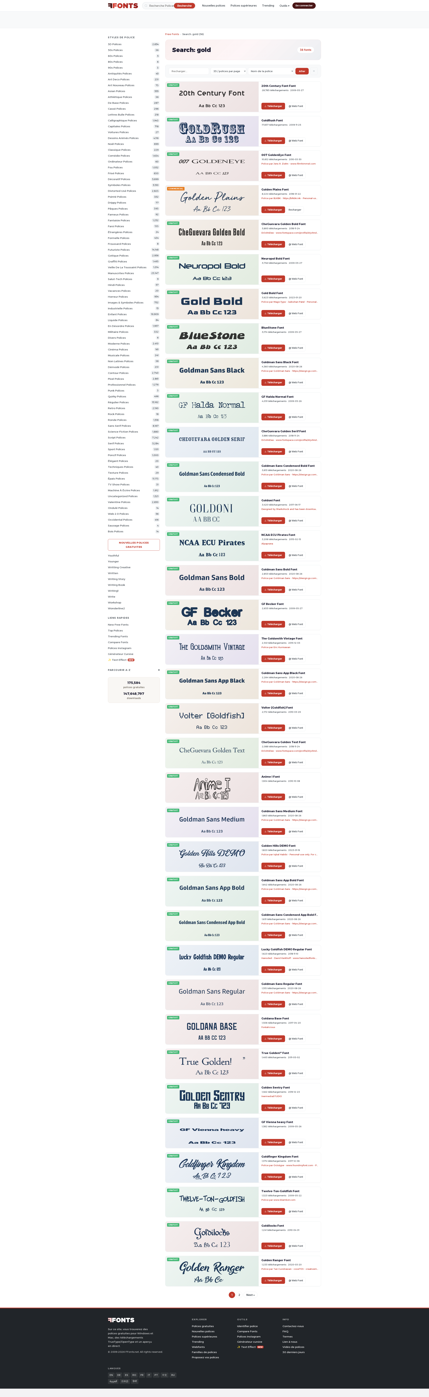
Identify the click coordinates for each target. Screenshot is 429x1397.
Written (113, 573)
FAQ (285, 1331)
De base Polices (118, 102)
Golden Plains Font (275, 189)
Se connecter (304, 5)
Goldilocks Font (272, 1225)
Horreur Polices (118, 296)
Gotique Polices (118, 255)
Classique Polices (119, 149)
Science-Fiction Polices (123, 431)
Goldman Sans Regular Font (281, 984)
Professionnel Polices (122, 384)
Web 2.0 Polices (118, 513)
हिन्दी (135, 1381)
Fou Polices (115, 167)
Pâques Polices (118, 208)
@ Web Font (296, 106)
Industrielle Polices (120, 308)
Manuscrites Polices (121, 273)
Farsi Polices (116, 226)
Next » (250, 1295)
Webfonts (198, 1347)
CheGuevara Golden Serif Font (283, 431)
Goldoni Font (270, 500)
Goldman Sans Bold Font (279, 569)
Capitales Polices (119, 126)
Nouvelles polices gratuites (134, 544)
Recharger (295, 209)
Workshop (114, 602)
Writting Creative (119, 567)
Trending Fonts (118, 636)
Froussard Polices (119, 243)
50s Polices (115, 50)
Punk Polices (116, 390)
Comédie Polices (119, 155)
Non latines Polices (120, 361)
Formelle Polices (118, 238)
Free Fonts (172, 34)
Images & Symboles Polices (125, 302)
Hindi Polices (116, 285)
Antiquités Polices (120, 73)
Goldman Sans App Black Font (283, 673)
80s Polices (115, 61)
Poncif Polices (117, 455)
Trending (268, 5)
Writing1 (113, 590)
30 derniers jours (294, 1352)
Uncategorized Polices (123, 496)
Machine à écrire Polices (124, 490)
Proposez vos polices (205, 1357)
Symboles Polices (119, 185)
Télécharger (274, 106)
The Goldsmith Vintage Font (281, 638)
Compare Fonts (118, 642)
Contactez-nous (293, 1326)
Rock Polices (116, 414)
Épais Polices (116, 478)
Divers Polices (117, 337)
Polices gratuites (203, 1326)
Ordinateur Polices (120, 161)
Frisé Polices (116, 173)
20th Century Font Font (278, 86)
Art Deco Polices (119, 79)
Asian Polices (116, 91)
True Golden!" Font (275, 1053)
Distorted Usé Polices (122, 190)
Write (111, 596)
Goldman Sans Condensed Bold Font (288, 465)
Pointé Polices (117, 196)
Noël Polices (116, 144)
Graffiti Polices (117, 261)
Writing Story (116, 579)
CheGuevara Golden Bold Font (283, 224)
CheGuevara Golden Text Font (283, 742)
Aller (302, 71)
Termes (288, 1336)
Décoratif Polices (119, 179)
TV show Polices (119, 484)
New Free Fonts (118, 624)
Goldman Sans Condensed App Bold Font (291, 914)
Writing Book (116, 584)
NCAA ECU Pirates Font (278, 535)
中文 (164, 1375)
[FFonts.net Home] (123, 5)
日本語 (124, 1381)
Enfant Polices (117, 314)
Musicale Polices (118, 355)
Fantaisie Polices (119, 220)
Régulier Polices (118, 402)
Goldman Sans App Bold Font (282, 880)
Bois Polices (115, 531)
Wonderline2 (116, 608)
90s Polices (115, 67)
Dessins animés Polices (123, 138)
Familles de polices (204, 1352)
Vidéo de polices (293, 1347)
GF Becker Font (272, 604)
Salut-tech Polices (120, 279)
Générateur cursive (120, 654)
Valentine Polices (119, 502)
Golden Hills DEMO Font (278, 845)
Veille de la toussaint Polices (127, 267)
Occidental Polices (120, 519)
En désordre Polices (121, 326)
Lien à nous (290, 1341)
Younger (113, 561)
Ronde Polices (117, 420)
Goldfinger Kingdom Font (279, 1156)
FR (141, 1375)
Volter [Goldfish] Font (277, 707)
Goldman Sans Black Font (280, 362)
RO (134, 1375)
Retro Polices (116, 408)
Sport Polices (116, 449)
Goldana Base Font (275, 1018)
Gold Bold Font (272, 293)
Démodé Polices (118, 367)
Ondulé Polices (118, 508)
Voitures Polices (118, 132)
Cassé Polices (117, 108)
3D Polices (114, 44)
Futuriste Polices (119, 249)
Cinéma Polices (118, 349)
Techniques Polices (120, 466)
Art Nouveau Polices (121, 85)
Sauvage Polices (118, 525)
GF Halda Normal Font (277, 396)
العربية (113, 1381)
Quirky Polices (117, 396)
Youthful (113, 555)
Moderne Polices (119, 343)
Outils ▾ (284, 5)
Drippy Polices (117, 202)
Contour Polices (118, 373)
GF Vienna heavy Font (277, 1122)
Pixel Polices (116, 378)
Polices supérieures (244, 5)
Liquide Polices (118, 320)
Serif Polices (116, 443)
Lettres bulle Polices (121, 114)
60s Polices (115, 56)
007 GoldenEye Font (276, 155)
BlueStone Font (272, 327)
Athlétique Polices (120, 97)
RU (173, 1375)
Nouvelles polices (213, 5)
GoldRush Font (272, 120)
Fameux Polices (118, 214)
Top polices (115, 630)
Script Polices (117, 437)
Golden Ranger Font (276, 1260)
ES (126, 1375)
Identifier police (247, 1326)
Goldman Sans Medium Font (281, 811)
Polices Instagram (119, 648)
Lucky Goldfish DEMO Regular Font (286, 949)
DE (119, 1375)
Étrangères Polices (120, 232)
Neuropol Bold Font (275, 258)
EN (111, 1375)
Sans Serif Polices (119, 425)
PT (156, 1375)
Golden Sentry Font (275, 1087)
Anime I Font (270, 776)
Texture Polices (118, 472)
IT (149, 1375)
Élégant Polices (118, 461)
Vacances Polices (119, 290)
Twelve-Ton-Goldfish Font (280, 1191)
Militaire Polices (118, 331)
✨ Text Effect (121, 659)
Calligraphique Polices (122, 120)
